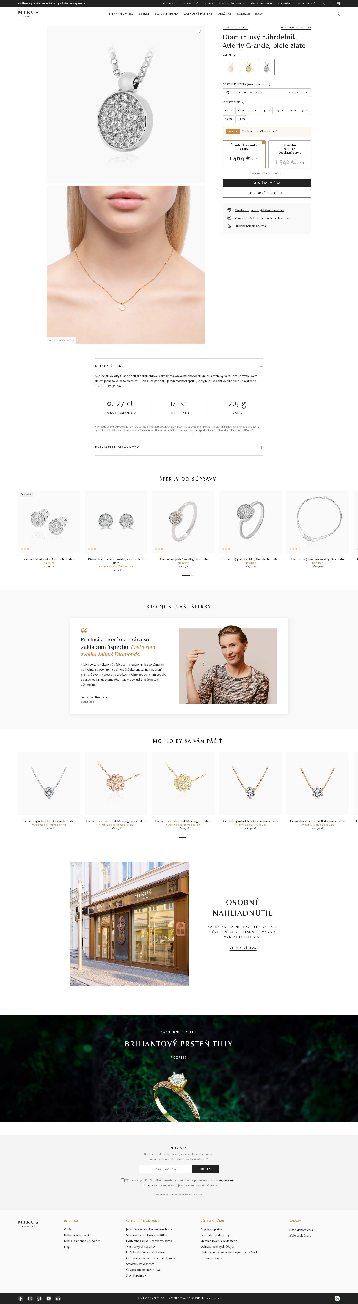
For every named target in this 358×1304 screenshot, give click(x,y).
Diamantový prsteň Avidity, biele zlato (183, 559)
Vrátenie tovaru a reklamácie (219, 1241)
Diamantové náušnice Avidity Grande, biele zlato (116, 561)
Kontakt (295, 1221)
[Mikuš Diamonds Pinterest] (39, 1298)
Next (303, 67)
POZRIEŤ (179, 1057)
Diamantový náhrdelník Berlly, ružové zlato (317, 821)
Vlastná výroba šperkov (141, 1246)
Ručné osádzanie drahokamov (145, 1252)
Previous (231, 67)
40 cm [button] (228, 110)
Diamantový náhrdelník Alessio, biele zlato (49, 821)
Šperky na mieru (121, 14)
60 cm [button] (241, 119)
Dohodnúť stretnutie (266, 193)
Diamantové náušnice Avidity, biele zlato (49, 559)
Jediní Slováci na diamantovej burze (149, 1229)
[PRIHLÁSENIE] (331, 3)
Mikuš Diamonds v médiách (82, 1241)
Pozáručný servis (211, 1258)
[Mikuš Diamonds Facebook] (20, 1298)
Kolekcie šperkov (250, 14)
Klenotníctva (306, 3)
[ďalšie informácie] (243, 102)
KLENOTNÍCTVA (243, 948)
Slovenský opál (189, 3)
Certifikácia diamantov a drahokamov (150, 1258)
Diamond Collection (296, 28)
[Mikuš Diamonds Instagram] (30, 1298)
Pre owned (285, 3)
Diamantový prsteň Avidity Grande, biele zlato (250, 559)
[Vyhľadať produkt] (338, 14)
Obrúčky (224, 14)
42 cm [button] (254, 110)
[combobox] (267, 92)
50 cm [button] (305, 110)
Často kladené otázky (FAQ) (144, 1270)
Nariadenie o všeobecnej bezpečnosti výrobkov (231, 1252)
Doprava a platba (211, 1229)
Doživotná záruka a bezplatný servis (149, 1241)
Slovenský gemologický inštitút (146, 1235)
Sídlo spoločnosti (300, 1235)
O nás (209, 3)
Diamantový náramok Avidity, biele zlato (317, 559)
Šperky (144, 14)
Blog (67, 1246)
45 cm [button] (279, 110)
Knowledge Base (261, 3)
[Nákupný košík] (338, 3)
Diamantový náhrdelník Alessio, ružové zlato (250, 821)
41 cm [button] (241, 110)
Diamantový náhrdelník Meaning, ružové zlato (116, 821)
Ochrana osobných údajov (218, 1246)
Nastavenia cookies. (211, 1298)
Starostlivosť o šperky (140, 1264)
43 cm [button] (266, 110)
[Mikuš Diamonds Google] (337, 1298)
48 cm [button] (292, 110)
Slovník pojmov (136, 1275)
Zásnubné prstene (198, 14)
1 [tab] (186, 575)
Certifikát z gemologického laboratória (259, 210)
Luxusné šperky (167, 14)
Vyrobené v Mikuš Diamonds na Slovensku (262, 218)
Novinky (168, 3)
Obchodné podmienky (215, 1235)
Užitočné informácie (232, 3)
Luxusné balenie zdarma (250, 226)
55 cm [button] (228, 119)
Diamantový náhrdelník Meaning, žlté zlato (183, 821)
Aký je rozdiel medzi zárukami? (267, 173)
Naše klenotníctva (301, 1230)
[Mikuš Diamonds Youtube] (48, 1298)
